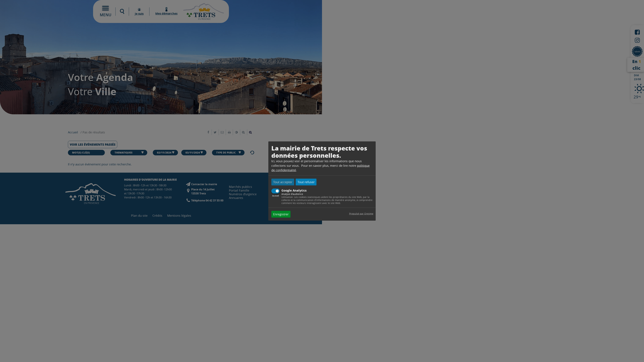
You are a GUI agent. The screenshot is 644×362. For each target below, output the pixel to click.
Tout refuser (306, 182)
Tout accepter (282, 182)
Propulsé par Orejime (361, 213)
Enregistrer (281, 214)
